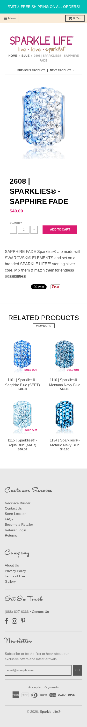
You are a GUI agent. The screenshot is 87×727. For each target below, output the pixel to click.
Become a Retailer (19, 524)
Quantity (16, 223)
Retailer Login (15, 530)
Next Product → (62, 70)
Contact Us (13, 508)
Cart (77, 18)
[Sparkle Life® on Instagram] (14, 621)
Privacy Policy (15, 571)
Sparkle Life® (50, 711)
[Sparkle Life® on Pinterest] (23, 621)
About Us (12, 565)
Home (12, 55)
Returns (11, 535)
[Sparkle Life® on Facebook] (6, 621)
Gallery (10, 581)
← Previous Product (29, 70)
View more (43, 325)
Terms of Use (15, 576)
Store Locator (15, 514)
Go (77, 670)
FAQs (9, 519)
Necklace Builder (17, 503)
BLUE (25, 55)
